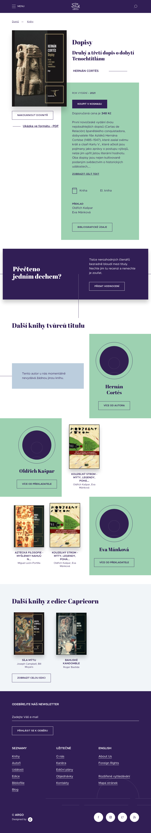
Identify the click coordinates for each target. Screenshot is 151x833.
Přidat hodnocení (106, 286)
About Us (105, 756)
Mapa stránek (108, 783)
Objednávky (64, 776)
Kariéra (61, 763)
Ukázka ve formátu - (41, 126)
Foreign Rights (109, 763)
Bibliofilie (18, 783)
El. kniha (106, 190)
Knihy (30, 21)
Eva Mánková (114, 549)
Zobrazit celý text (85, 174)
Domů (15, 21)
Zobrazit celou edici (31, 678)
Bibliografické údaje (92, 227)
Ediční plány (64, 769)
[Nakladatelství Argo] (75, 6)
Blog (15, 789)
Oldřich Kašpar (37, 470)
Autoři (16, 763)
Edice (16, 776)
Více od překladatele (37, 484)
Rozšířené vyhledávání (114, 776)
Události (18, 769)
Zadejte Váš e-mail (25, 717)
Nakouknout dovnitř (32, 115)
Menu (20, 6)
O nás (60, 756)
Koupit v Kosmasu (90, 104)
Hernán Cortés (114, 389)
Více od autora (114, 405)
